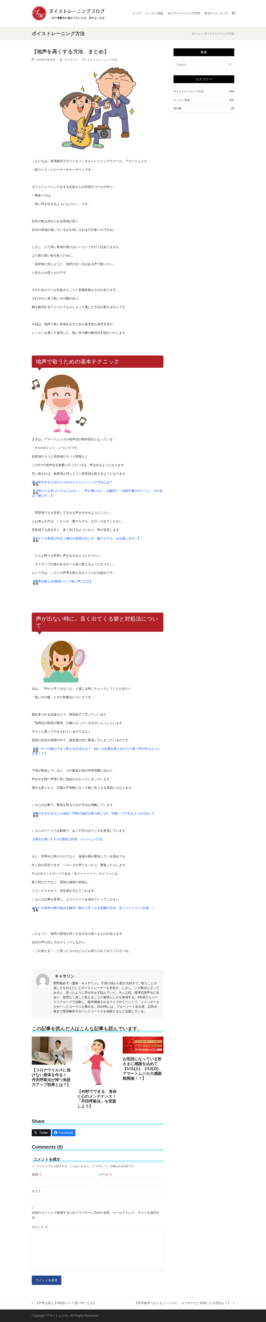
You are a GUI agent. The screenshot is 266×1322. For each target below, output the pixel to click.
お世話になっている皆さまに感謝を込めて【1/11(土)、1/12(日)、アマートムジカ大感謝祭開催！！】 (142, 1068)
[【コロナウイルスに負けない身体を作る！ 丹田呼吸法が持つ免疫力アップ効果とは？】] (52, 1050)
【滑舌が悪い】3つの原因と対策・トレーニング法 (67, 839)
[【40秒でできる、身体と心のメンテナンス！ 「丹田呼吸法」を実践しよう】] (97, 1061)
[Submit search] (230, 65)
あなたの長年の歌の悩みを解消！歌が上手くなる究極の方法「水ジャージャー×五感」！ (93, 908)
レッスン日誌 (182, 99)
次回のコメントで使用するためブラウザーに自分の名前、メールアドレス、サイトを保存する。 (95, 1215)
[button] (233, 13)
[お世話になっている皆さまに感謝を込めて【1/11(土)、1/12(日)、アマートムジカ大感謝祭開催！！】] (143, 1045)
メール (105, 1174)
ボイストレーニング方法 (102, 59)
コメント (40, 1227)
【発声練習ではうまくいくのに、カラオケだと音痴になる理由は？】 (182, 1303)
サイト (36, 1191)
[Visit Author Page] (42, 980)
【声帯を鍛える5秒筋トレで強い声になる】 (62, 581)
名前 (37, 1174)
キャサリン (71, 59)
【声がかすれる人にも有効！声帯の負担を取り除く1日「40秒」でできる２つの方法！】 (93, 813)
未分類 (178, 108)
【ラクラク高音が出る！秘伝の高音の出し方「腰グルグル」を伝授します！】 (86, 538)
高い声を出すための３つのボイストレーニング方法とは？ (72, 482)
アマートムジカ (57, 1315)
